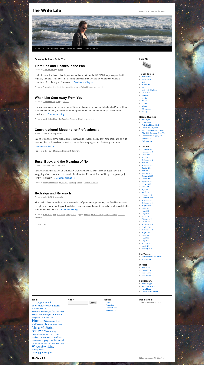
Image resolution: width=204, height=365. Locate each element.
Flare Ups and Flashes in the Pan (60, 65)
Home (37, 48)
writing (79, 119)
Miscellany (145, 92)
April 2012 (145, 189)
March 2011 (146, 216)
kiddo (35, 324)
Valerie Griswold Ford (150, 291)
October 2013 (146, 168)
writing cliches (38, 349)
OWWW (44, 334)
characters (57, 311)
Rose (59, 337)
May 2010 (145, 240)
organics (36, 334)
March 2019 (146, 154)
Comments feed (111, 307)
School (84, 87)
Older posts (40, 224)
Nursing (77, 87)
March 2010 (146, 246)
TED (51, 340)
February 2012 (147, 195)
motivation (52, 324)
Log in (108, 302)
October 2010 (146, 227)
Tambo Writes (146, 273)
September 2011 (147, 203)
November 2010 (147, 224)
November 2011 (147, 200)
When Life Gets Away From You (58, 97)
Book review (146, 76)
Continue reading (83, 82)
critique (35, 314)
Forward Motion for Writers (152, 256)
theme (40, 343)
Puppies (65, 119)
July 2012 (145, 186)
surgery (45, 340)
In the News (65, 87)
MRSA (60, 325)
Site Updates (71, 214)
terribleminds (146, 259)
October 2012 (146, 178)
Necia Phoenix (147, 289)
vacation (51, 343)
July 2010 (145, 235)
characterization (39, 308)
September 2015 (147, 160)
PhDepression (147, 141)
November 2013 (147, 165)
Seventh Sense (36, 340)
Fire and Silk (146, 270)
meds (43, 323)
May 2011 (145, 213)
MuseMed (57, 150)
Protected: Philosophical (150, 125)
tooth (45, 343)
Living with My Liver (149, 90)
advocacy (35, 303)
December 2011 (147, 197)
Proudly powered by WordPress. (153, 358)
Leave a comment (95, 87)
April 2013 (145, 170)
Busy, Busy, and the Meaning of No (61, 161)
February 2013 (147, 173)
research (43, 337)
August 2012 (146, 184)
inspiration (50, 321)
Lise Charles (96, 214)
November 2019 (147, 152)
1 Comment (74, 150)
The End (34, 343)
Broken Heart (48, 87)
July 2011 (145, 208)
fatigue (48, 314)
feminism (57, 314)
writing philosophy (42, 352)
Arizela (60, 69)
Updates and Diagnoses (150, 127)
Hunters (87, 214)
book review (38, 305)
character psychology (41, 311)
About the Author (74, 48)
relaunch (113, 214)
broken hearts (52, 305)
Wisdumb (38, 346)
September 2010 (147, 229)
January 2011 (146, 221)
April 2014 (145, 162)
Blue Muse (145, 267)
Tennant (58, 340)
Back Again (146, 119)
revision (52, 337)
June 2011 (145, 211)
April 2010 (145, 243)
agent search (45, 302)
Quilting (72, 182)
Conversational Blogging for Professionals (67, 129)
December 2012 (147, 176)
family (57, 87)
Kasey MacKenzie (148, 286)
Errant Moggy (147, 283)
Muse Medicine (91, 48)
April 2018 (145, 157)
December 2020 (147, 149)
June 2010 (145, 238)
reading (35, 337)
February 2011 (147, 219)
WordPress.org (111, 310)
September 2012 (147, 181)
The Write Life (46, 10)
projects (49, 334)
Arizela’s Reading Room (53, 48)
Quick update (146, 122)
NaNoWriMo (40, 331)
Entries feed (110, 305)
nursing (52, 331)
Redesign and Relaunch (53, 193)
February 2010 (147, 248)
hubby (50, 317)
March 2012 (146, 192)
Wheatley (59, 343)
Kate (58, 321)
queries (105, 214)
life (71, 87)
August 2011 (146, 205)
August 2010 (146, 232)
